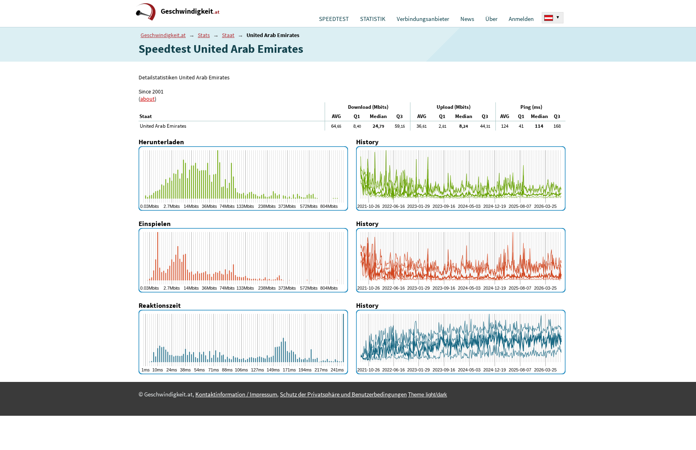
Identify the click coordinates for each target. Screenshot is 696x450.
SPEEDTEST (334, 19)
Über (491, 19)
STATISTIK (372, 19)
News (467, 19)
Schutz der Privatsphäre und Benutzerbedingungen (343, 394)
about (147, 98)
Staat (228, 35)
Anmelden (521, 19)
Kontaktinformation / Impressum (236, 394)
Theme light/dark (427, 395)
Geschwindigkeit (190, 11)
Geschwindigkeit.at (163, 35)
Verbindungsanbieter (423, 19)
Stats (204, 35)
